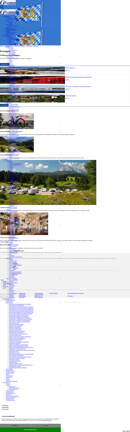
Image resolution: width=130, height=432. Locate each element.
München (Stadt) (13, 182)
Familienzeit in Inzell (14, 359)
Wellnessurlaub (9, 75)
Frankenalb (11, 139)
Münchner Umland (13, 113)
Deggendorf (12, 193)
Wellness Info (12, 80)
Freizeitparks (12, 51)
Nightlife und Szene (10, 32)
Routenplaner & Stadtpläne (12, 396)
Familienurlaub (9, 47)
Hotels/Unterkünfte (13, 104)
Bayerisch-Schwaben (14, 158)
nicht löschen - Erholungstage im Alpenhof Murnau (21, 354)
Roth (10, 254)
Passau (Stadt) (12, 202)
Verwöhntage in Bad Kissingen (16, 324)
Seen (10, 62)
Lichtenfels (11, 274)
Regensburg (12, 217)
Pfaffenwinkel (12, 115)
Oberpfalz (8, 209)
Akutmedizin (12, 82)
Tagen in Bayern (10, 100)
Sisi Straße (11, 98)
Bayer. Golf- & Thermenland (16, 128)
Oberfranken (9, 258)
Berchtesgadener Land (14, 107)
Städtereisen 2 (12, 73)
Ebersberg (11, 167)
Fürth (10, 247)
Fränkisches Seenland (14, 136)
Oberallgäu (11, 294)
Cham (10, 213)
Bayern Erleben (6, 35)
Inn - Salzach (12, 112)
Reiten (10, 40)
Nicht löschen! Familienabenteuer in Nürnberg (20, 304)
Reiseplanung (6, 382)
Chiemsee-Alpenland (14, 109)
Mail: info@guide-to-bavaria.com (76, 293)
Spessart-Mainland (13, 150)
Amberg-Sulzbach (13, 211)
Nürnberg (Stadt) (13, 252)
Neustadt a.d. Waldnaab (14, 216)
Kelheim (11, 197)
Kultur (7, 20)
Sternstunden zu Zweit (14, 352)
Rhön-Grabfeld (12, 235)
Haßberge (11, 142)
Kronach (11, 271)
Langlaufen (11, 69)
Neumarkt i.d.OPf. (13, 215)
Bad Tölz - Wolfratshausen (15, 163)
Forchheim (11, 267)
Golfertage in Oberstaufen (15, 329)
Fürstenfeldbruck (13, 173)
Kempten (11, 288)
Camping (8, 46)
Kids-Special (12, 54)
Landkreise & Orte (7, 159)
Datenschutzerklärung (46, 420)
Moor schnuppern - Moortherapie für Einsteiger (20, 356)
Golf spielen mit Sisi (14, 351)
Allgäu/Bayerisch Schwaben (13, 154)
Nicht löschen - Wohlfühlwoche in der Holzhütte (20, 319)
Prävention (11, 85)
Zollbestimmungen (10, 400)
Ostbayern (8, 123)
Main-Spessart (12, 232)
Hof (10, 269)
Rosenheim (11, 186)
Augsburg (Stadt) (13, 282)
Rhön (10, 147)
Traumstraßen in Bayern (11, 90)
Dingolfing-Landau (13, 194)
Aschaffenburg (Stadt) (14, 227)
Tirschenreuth (12, 221)
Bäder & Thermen (13, 58)
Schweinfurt (12, 236)
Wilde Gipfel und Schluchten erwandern (18, 346)
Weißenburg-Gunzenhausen (15, 257)
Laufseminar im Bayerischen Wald (17, 348)
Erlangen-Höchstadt (14, 244)
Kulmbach (11, 273)
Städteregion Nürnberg (14, 151)
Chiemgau (11, 108)
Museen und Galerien (11, 30)
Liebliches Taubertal (14, 143)
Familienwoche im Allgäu (15, 340)
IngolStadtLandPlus (13, 111)
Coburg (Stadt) (12, 266)
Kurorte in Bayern (13, 88)
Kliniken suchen (13, 89)
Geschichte (8, 17)
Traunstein (11, 189)
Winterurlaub (9, 63)
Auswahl (45, 425)
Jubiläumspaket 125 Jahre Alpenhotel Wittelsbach (20, 365)
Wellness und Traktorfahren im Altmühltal (19, 342)
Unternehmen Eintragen (11, 381)
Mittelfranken (9, 242)
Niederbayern (9, 192)
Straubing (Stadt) (13, 208)
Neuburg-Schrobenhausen (15, 184)
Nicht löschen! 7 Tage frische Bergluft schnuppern (21, 306)
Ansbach (11, 243)
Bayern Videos (9, 34)
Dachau (11, 166)
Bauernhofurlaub (13, 50)
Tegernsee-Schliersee (14, 117)
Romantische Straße (14, 97)
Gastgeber (11, 48)
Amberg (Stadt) (12, 212)
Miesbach (11, 178)
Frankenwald (12, 140)
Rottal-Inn (11, 205)
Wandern (11, 38)
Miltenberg (11, 234)
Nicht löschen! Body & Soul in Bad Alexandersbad (21, 308)
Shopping (8, 31)
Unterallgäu (12, 297)
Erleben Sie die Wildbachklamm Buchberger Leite (21, 347)
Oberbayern (9, 102)
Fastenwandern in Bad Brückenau (17, 338)
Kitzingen (11, 231)
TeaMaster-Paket (13, 362)
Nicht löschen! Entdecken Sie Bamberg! (18, 316)
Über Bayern (6, 16)
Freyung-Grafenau (13, 196)
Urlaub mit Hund (10, 390)
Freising (11, 171)
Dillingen (11, 284)
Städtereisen (9, 71)
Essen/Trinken (9, 369)
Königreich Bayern (13, 19)
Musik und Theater (10, 28)
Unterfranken (9, 224)
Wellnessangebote (13, 77)
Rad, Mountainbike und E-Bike (16, 39)
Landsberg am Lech (14, 177)
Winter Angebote (13, 70)
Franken (8, 131)
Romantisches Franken (14, 148)
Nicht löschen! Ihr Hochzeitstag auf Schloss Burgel (21, 311)
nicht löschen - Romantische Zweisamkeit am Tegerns (22, 350)
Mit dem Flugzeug (13, 389)
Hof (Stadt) (11, 270)
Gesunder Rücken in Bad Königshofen (18, 334)
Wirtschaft (8, 27)
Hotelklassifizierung (10, 393)
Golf (10, 42)
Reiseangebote (12, 74)
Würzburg (11, 239)
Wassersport (12, 44)
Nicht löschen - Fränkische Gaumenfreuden (19, 321)
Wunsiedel (11, 275)
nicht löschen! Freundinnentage (16, 305)
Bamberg (11, 259)
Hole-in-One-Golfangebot (15, 328)
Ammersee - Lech (13, 105)
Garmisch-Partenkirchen (15, 174)
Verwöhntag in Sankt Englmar (16, 332)
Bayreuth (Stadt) (13, 263)
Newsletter (70, 296)
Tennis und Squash (13, 43)
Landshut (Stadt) (13, 200)
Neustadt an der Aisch (14, 250)
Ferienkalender (9, 392)
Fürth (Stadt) (12, 248)
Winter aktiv (12, 66)
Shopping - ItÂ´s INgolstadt (15, 325)
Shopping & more (10, 371)
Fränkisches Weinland (14, 138)
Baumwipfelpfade (13, 55)
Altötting (11, 162)
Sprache (11, 21)
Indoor (10, 59)
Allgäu (10, 157)
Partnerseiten (12, 277)
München (11, 181)
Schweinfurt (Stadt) (13, 238)
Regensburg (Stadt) (13, 219)
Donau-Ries (12, 285)
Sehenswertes (9, 24)
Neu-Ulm (11, 292)
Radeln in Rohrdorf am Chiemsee (17, 331)
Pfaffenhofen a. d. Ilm (14, 185)
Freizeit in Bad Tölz (14, 323)
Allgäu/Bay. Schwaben (11, 278)
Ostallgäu (11, 296)
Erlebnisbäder (12, 53)
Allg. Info (8, 383)
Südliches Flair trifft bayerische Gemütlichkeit (20, 336)
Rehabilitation (12, 84)
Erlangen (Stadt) (13, 246)
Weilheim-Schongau (14, 190)
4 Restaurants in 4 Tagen (15, 366)
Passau (10, 201)
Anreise (8, 385)
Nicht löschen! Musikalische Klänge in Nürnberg (20, 313)
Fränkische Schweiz (14, 135)
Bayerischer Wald (13, 125)
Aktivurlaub (9, 36)
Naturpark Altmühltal (14, 144)
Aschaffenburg (12, 225)
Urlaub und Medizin (11, 81)
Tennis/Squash (9, 375)
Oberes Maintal (12, 146)
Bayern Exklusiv (10, 373)
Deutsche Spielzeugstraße (15, 94)
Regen (10, 204)
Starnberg (11, 188)
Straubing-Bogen (13, 207)
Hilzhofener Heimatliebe (15, 327)
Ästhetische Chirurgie (14, 86)
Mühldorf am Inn (13, 180)
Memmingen (12, 290)
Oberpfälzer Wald (13, 130)
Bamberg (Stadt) (13, 261)
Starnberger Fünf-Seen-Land (16, 116)
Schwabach (12, 255)
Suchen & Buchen (7, 298)
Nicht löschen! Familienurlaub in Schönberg (19, 317)
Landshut (11, 198)
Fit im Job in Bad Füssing (15, 335)
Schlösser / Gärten (13, 25)
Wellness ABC (12, 78)
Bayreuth (11, 262)
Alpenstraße (12, 92)
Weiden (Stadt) (12, 223)
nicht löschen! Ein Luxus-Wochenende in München (21, 309)
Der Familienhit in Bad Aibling (16, 355)
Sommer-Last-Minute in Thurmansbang (18, 344)
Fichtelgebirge (12, 134)
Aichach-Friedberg (13, 279)
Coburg (11, 265)
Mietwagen (8, 394)
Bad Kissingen (12, 228)
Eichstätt (11, 169)
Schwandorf (12, 220)
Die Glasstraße (12, 96)
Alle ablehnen (15, 425)
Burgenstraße (12, 93)
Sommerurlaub (9, 57)
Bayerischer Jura (13, 127)
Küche (10, 23)
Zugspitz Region (13, 120)
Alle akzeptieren (30, 429)
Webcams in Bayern (11, 397)
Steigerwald (12, 152)
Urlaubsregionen (7, 101)
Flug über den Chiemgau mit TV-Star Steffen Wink (21, 312)
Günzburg (11, 286)
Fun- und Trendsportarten (15, 67)
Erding (10, 170)
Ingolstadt (11, 175)
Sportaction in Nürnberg (15, 343)
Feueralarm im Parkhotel (15, 361)
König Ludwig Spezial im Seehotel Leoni (19, 315)
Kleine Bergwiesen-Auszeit (15, 363)
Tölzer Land (12, 119)
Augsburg (11, 281)
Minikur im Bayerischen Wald (16, 339)
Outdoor (11, 61)
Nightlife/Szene (9, 370)
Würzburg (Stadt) (13, 240)
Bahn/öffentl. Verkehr (14, 388)
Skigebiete (11, 65)
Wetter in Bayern (10, 398)
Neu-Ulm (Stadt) (13, 293)
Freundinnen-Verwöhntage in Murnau (18, 367)
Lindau (10, 289)
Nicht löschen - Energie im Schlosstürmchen (19, 320)
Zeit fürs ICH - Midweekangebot (17, 358)
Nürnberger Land (13, 251)
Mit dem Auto (12, 386)
